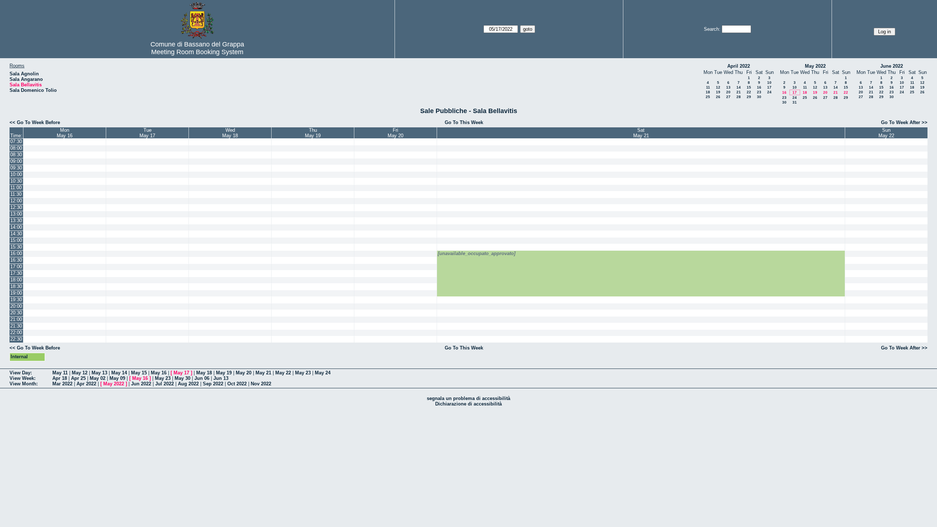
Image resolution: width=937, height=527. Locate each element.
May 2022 (815, 66)
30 (759, 97)
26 (718, 97)
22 (749, 92)
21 (738, 92)
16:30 (16, 260)
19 (718, 92)
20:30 (16, 312)
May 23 (303, 372)
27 (728, 97)
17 (769, 87)
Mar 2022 (62, 383)
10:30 (16, 181)
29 (749, 97)
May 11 (60, 372)
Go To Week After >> (904, 122)
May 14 (119, 372)
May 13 (99, 372)
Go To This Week (464, 122)
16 (759, 87)
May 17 (181, 372)
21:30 (16, 326)
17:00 (16, 266)
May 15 (139, 372)
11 (708, 87)
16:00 (16, 253)
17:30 (16, 273)
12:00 (16, 200)
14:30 (16, 233)
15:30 (16, 247)
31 (794, 102)
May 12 (79, 372)
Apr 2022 (86, 383)
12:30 (16, 207)
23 (759, 92)
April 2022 (738, 66)
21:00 (16, 319)
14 (738, 87)
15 (749, 87)
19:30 (16, 299)
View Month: (24, 383)
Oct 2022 (237, 383)
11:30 (16, 194)
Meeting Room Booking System (197, 52)
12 (718, 87)
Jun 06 (201, 378)
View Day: (21, 372)
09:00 (16, 161)
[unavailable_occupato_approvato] (476, 253)
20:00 (16, 306)
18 (708, 92)
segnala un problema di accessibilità (468, 398)
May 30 (182, 378)
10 (769, 83)
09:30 (16, 168)
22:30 (16, 339)
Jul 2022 (164, 383)
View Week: (23, 378)
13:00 (16, 214)
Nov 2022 (261, 383)
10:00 (16, 174)
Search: (712, 29)
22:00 (16, 332)
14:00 (16, 227)
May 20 (243, 372)
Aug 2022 (188, 383)
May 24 (323, 372)
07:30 (16, 141)
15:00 (16, 240)
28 (738, 97)
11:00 (16, 187)
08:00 (16, 148)
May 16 (159, 372)
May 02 (97, 378)
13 (728, 87)
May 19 (224, 372)
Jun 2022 (141, 383)
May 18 (204, 372)
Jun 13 (220, 378)
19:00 (16, 293)
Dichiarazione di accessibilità (468, 404)
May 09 (117, 378)
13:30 (16, 220)
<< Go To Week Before (35, 122)
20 (728, 92)
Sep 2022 (213, 383)
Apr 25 (78, 378)
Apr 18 (59, 378)
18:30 (16, 286)
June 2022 (891, 66)
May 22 (283, 372)
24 (769, 92)
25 (708, 97)
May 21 (263, 372)
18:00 (16, 280)
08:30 (16, 154)
